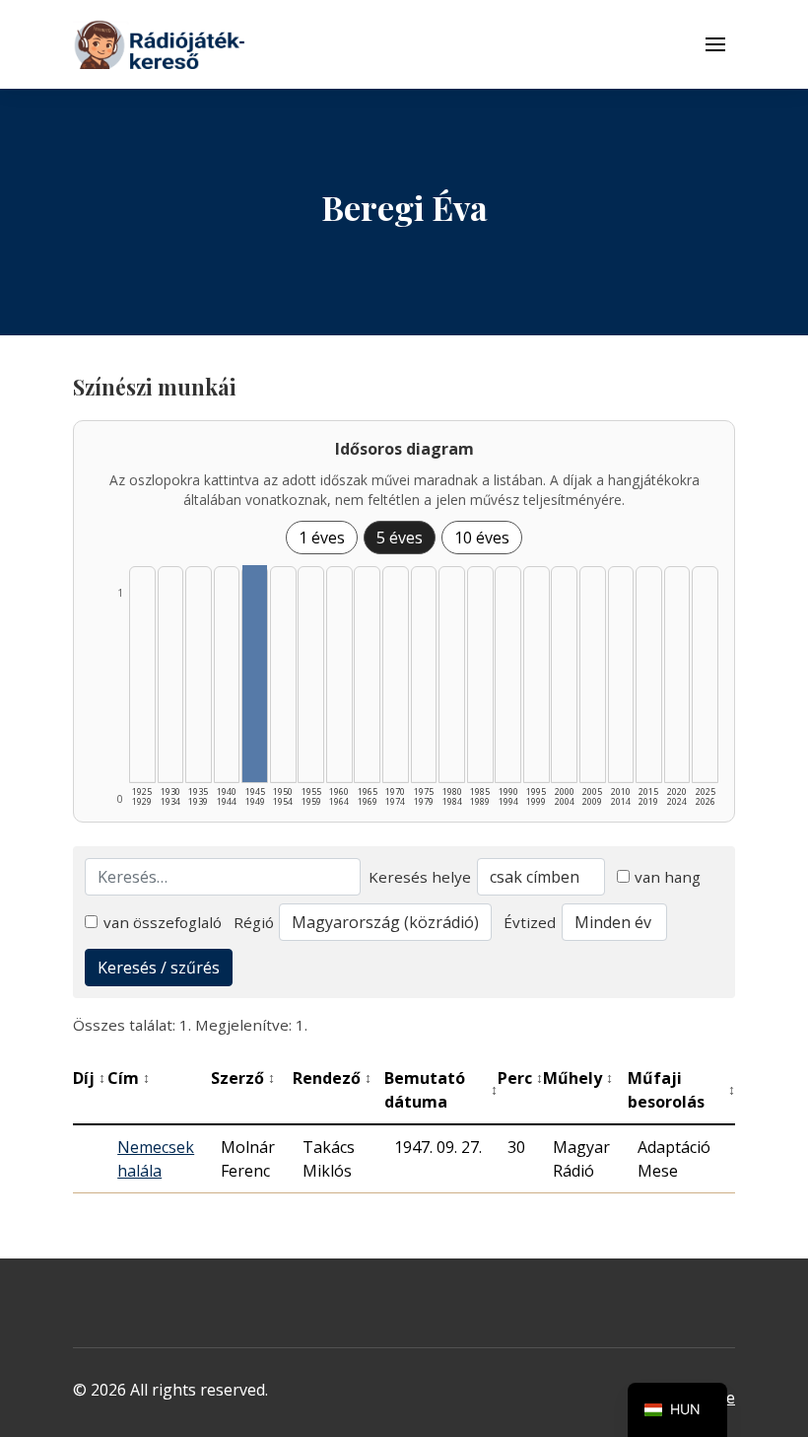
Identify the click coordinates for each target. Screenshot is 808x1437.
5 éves (399, 537)
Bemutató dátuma (441, 1090)
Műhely (578, 1078)
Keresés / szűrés (159, 967)
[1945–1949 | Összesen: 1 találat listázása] (254, 673)
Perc (520, 1078)
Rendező (332, 1078)
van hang (668, 877)
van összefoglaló (162, 922)
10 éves (481, 537)
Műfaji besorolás (681, 1090)
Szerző (243, 1078)
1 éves (322, 537)
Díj (89, 1078)
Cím (128, 1078)
